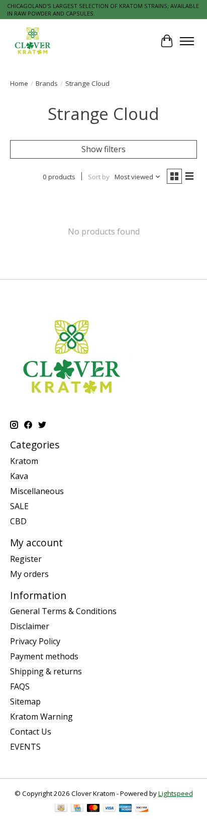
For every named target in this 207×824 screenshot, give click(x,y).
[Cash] (61, 809)
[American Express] (125, 809)
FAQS (20, 686)
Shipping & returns (46, 671)
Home (19, 83)
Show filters (103, 149)
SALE (19, 506)
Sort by (99, 176)
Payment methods (44, 656)
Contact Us (30, 731)
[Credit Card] (77, 809)
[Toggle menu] (187, 41)
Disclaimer (29, 626)
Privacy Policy (35, 641)
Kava (19, 476)
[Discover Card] (141, 809)
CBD (18, 521)
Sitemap (25, 701)
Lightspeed (175, 793)
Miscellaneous (37, 491)
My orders (29, 573)
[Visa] (109, 809)
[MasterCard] (93, 809)
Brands (47, 83)
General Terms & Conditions (63, 611)
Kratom (24, 460)
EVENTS (25, 746)
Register (26, 558)
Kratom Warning (41, 716)
